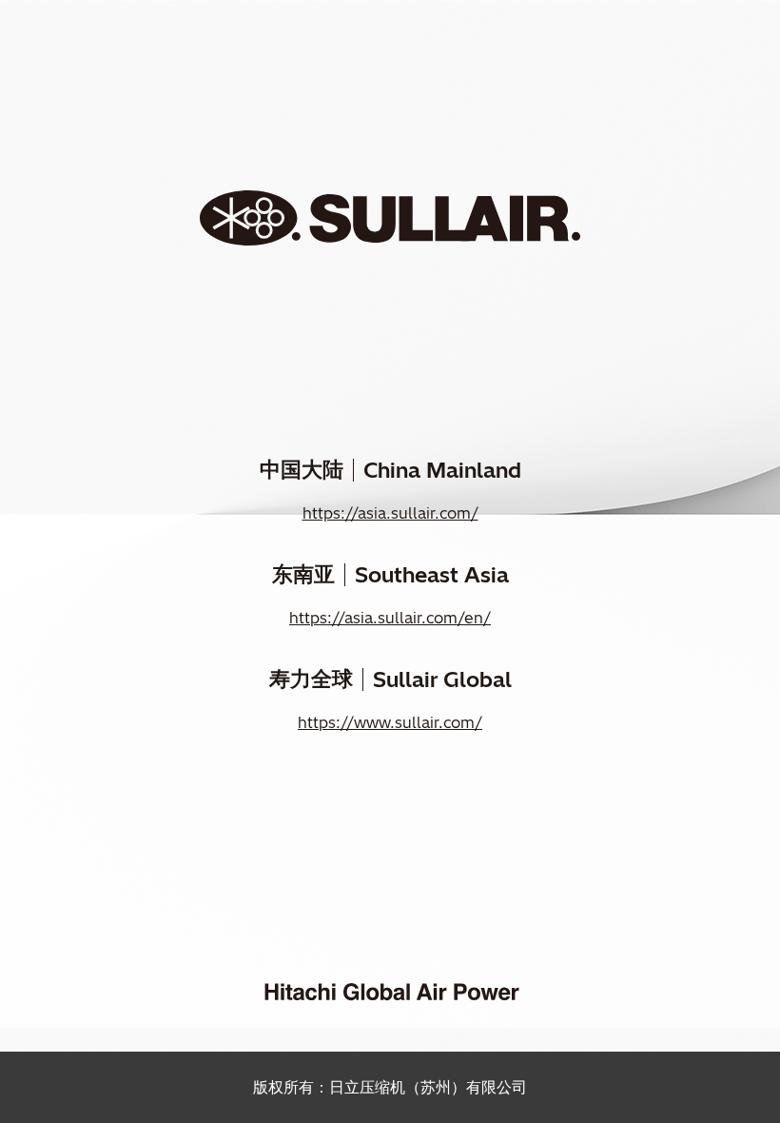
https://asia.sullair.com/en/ (390, 617)
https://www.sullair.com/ (390, 722)
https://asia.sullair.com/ (390, 512)
